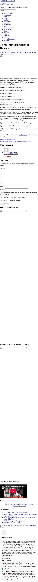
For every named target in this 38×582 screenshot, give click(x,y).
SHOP (5, 26)
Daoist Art (6, 16)
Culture (6, 18)
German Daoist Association (15, 525)
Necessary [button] (5, 557)
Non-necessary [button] (6, 568)
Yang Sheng (7, 21)
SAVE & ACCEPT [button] (7, 579)
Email (2, 186)
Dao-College (7, 24)
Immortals (6, 32)
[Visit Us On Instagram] (12, 504)
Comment (3, 168)
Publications (7, 40)
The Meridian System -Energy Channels (15, 521)
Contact (6, 37)
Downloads (7, 35)
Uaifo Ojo (12, 152)
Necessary (7, 558)
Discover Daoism (8, 13)
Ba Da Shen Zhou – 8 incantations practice (15, 512)
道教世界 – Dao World (6, 4)
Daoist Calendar (8, 28)
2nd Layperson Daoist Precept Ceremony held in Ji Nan (15, 141)
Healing (6, 31)
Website (2, 189)
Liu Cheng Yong (23, 135)
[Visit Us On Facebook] (26, 504)
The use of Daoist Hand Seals (12, 522)
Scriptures (6, 23)
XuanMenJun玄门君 (15, 52)
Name (2, 183)
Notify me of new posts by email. (11, 200)
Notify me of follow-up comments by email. (14, 197)
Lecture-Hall (7, 15)
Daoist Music (7, 29)
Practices (6, 20)
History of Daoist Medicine (7, 139)
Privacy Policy (11, 39)
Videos (5, 34)
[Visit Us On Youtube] (19, 506)
